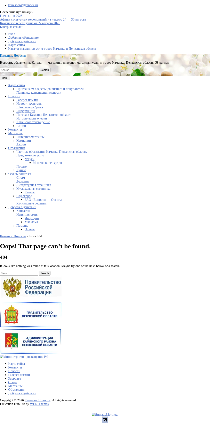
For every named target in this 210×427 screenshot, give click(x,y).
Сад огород (24, 196)
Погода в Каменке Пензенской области (43, 114)
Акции (21, 125)
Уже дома (31, 222)
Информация (25, 111)
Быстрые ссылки (11, 27)
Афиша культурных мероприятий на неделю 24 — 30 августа (43, 19)
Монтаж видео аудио (47, 162)
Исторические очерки (31, 118)
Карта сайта (16, 45)
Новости (14, 96)
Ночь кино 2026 (11, 15)
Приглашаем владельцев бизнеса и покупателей (50, 89)
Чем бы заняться (19, 174)
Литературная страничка (33, 185)
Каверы (30, 192)
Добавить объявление (23, 37)
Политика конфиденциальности (38, 92)
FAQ (11, 34)
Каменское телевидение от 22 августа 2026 (30, 23)
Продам (21, 166)
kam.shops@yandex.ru (23, 5)
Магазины (15, 133)
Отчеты (30, 229)
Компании (23, 140)
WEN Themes (39, 404)
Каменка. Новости (13, 55)
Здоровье (22, 181)
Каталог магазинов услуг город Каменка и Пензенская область (52, 48)
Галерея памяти (27, 100)
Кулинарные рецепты (31, 203)
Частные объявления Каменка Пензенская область (51, 151)
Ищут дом (32, 218)
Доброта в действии (22, 41)
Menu (5, 77)
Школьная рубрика (29, 107)
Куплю (21, 170)
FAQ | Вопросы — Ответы (43, 199)
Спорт (20, 177)
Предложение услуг (30, 155)
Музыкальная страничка (33, 188)
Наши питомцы (27, 214)
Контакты (15, 129)
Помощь (22, 225)
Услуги (29, 159)
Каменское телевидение (33, 122)
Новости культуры (29, 103)
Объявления (16, 148)
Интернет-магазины (30, 137)
